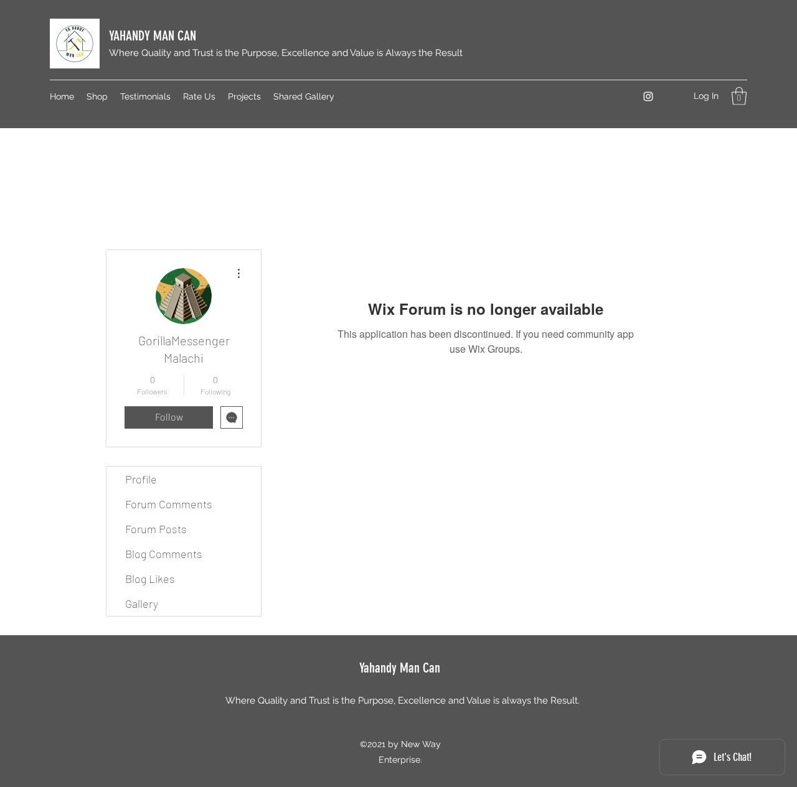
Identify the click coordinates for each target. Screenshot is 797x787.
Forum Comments (168, 504)
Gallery (141, 603)
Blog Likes (150, 578)
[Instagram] (648, 96)
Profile (141, 479)
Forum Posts (156, 529)
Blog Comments (163, 554)
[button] (739, 96)
